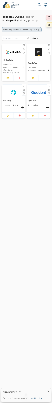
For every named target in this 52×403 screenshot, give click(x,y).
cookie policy (36, 398)
